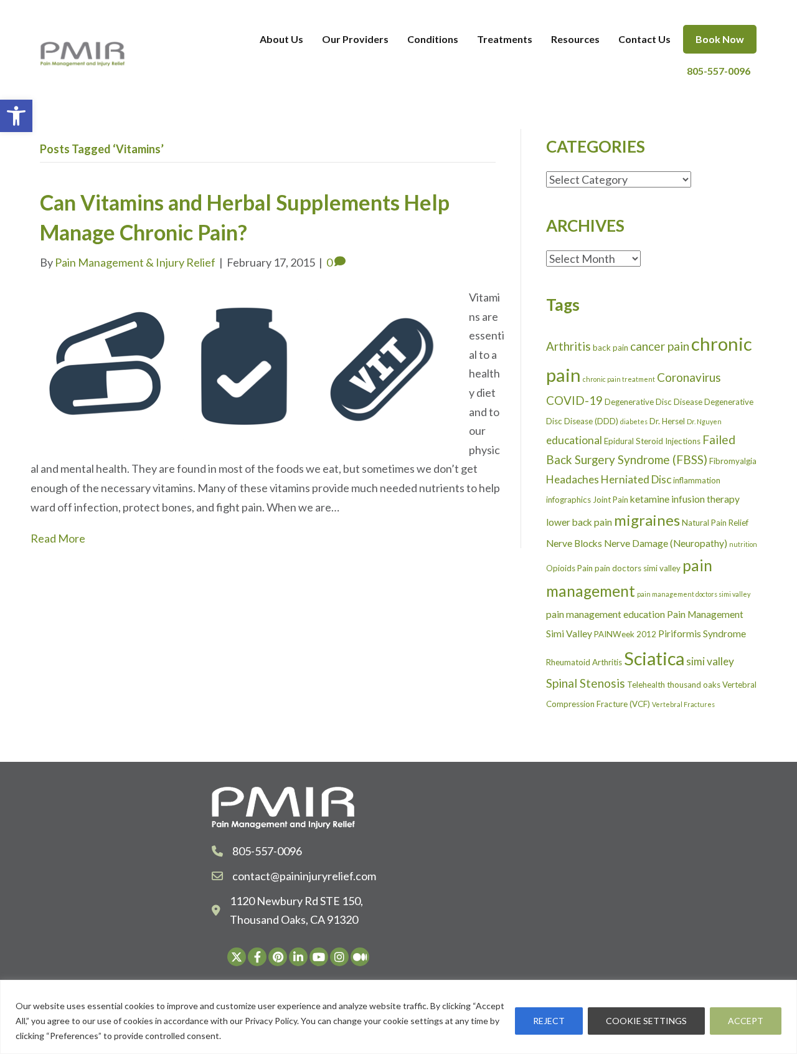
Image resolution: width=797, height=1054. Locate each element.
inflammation (696, 480)
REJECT (549, 1020)
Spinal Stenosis (585, 683)
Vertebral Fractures (683, 704)
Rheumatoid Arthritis (584, 662)
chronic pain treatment (619, 379)
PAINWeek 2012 (625, 634)
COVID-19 (574, 400)
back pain (610, 348)
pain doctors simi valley (638, 568)
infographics (568, 500)
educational (574, 440)
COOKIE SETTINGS (646, 1020)
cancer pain (659, 346)
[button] (16, 116)
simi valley (710, 661)
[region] (398, 1017)
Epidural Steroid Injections (652, 441)
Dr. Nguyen (704, 421)
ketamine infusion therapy (685, 499)
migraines (647, 520)
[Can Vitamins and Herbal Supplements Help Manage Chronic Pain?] (242, 362)
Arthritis (568, 346)
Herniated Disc (636, 479)
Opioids (560, 568)
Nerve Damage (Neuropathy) (665, 543)
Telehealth (646, 685)
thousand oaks (693, 685)
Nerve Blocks (574, 543)
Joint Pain (610, 500)
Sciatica (654, 658)
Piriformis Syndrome (702, 633)
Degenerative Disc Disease (653, 402)
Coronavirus (689, 377)
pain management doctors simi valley (693, 594)
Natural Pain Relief (715, 523)
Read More (58, 538)
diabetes (634, 421)
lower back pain (579, 522)
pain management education (605, 614)
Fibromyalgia (733, 461)
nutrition (743, 544)
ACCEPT (745, 1020)
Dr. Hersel (667, 421)
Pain (585, 568)
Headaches (572, 479)
